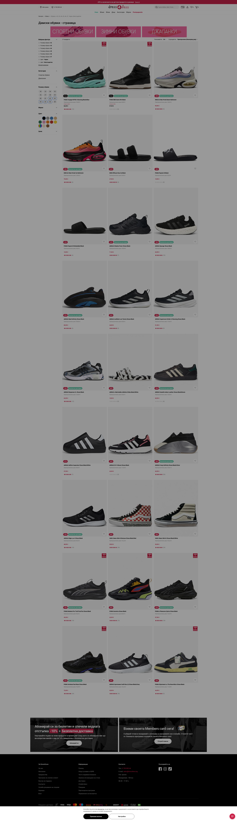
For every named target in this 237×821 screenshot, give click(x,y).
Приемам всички (96, 816)
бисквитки (101, 809)
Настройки (122, 816)
